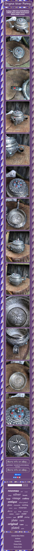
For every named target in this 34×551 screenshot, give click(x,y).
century (11, 514)
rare (22, 520)
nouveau (13, 490)
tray (19, 511)
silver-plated (23, 502)
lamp (9, 495)
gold (20, 516)
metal (14, 517)
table (22, 528)
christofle (17, 505)
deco (10, 510)
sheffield (25, 511)
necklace (8, 517)
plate (15, 520)
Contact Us (17, 541)
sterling (25, 505)
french (25, 495)
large (8, 499)
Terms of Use (18, 547)
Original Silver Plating (17, 535)
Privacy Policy (18, 544)
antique (12, 501)
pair (22, 491)
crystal (24, 514)
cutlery (25, 498)
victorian (23, 507)
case (22, 524)
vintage (16, 498)
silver (17, 494)
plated (15, 527)
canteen (10, 508)
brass (26, 525)
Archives (17, 538)
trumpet (26, 491)
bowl (15, 511)
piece (15, 508)
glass (9, 505)
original (13, 524)
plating (27, 517)
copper (17, 514)
